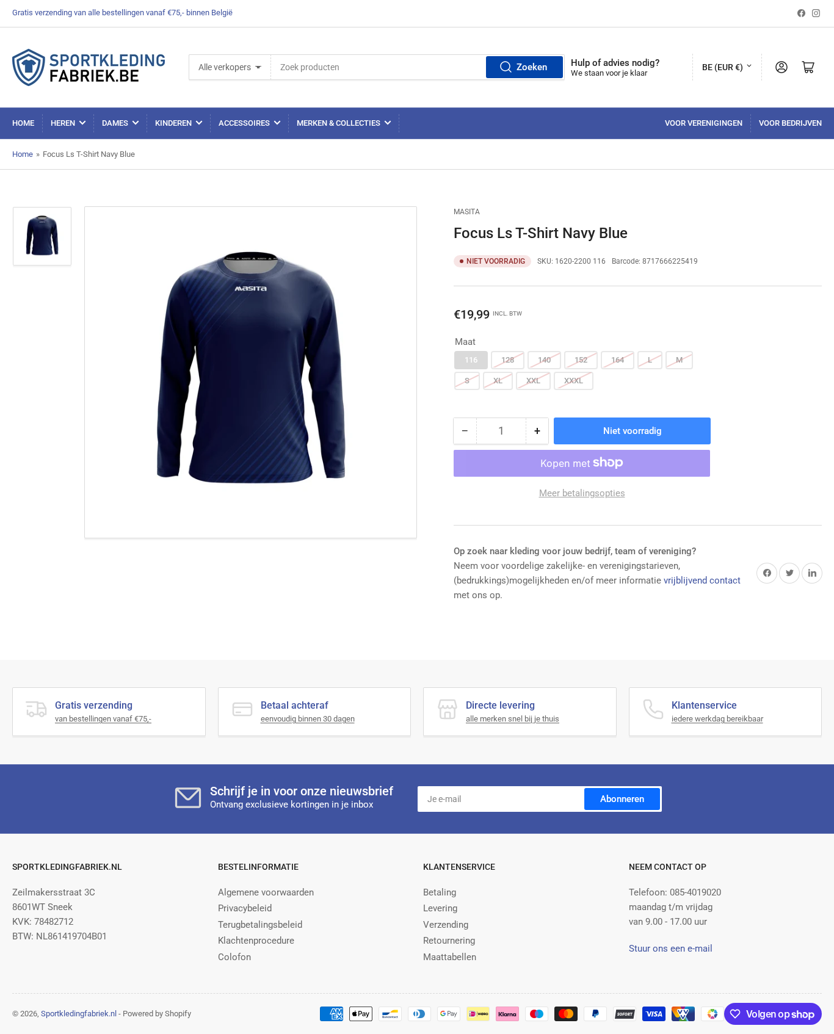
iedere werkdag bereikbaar (717, 718)
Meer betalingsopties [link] (582, 492)
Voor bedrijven (790, 123)
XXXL (573, 380)
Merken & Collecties (338, 123)
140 (544, 359)
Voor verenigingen (703, 123)
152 (581, 359)
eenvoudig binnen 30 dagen (308, 718)
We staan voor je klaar (609, 73)
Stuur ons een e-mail (671, 948)
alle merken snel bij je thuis (512, 718)
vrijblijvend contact (702, 579)
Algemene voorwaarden (266, 892)
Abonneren (622, 799)
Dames (115, 123)
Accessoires (244, 123)
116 (471, 359)
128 (507, 359)
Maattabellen (449, 957)
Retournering (449, 940)
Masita (467, 212)
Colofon (234, 957)
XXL (533, 380)
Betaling (439, 892)
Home (23, 123)
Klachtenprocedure (256, 940)
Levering (440, 908)
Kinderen (173, 123)
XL (497, 380)
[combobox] (418, 67)
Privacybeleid (245, 908)
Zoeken (532, 67)
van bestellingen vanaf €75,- (103, 718)
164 (617, 359)
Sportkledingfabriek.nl (79, 1013)
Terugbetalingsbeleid (260, 924)
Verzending (445, 924)
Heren (63, 123)
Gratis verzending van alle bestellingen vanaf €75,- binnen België (122, 12)
